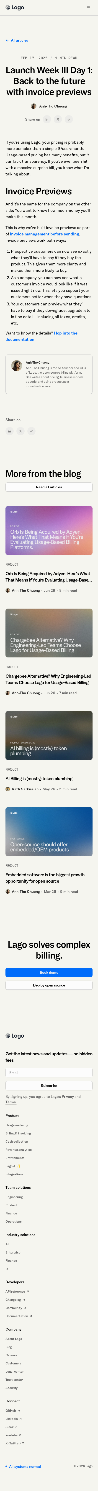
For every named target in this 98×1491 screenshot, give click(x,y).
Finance (11, 1213)
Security (11, 1388)
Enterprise (13, 1252)
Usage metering (16, 1125)
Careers (11, 1355)
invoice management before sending (44, 234)
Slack (9, 1427)
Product (11, 1205)
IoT (7, 1269)
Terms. (11, 1102)
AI (7, 1244)
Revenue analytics (18, 1150)
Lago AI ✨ (13, 1166)
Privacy (68, 1096)
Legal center (14, 1371)
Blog (8, 1347)
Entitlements (14, 1158)
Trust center (14, 1380)
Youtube (11, 1435)
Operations (13, 1221)
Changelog (13, 1300)
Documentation (16, 1316)
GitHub (10, 1411)
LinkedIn (11, 1419)
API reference (15, 1291)
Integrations (14, 1174)
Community (13, 1308)
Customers (13, 1363)
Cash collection (16, 1141)
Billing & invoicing (18, 1133)
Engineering (14, 1197)
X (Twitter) (13, 1443)
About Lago (13, 1339)
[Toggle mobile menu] (88, 8)
